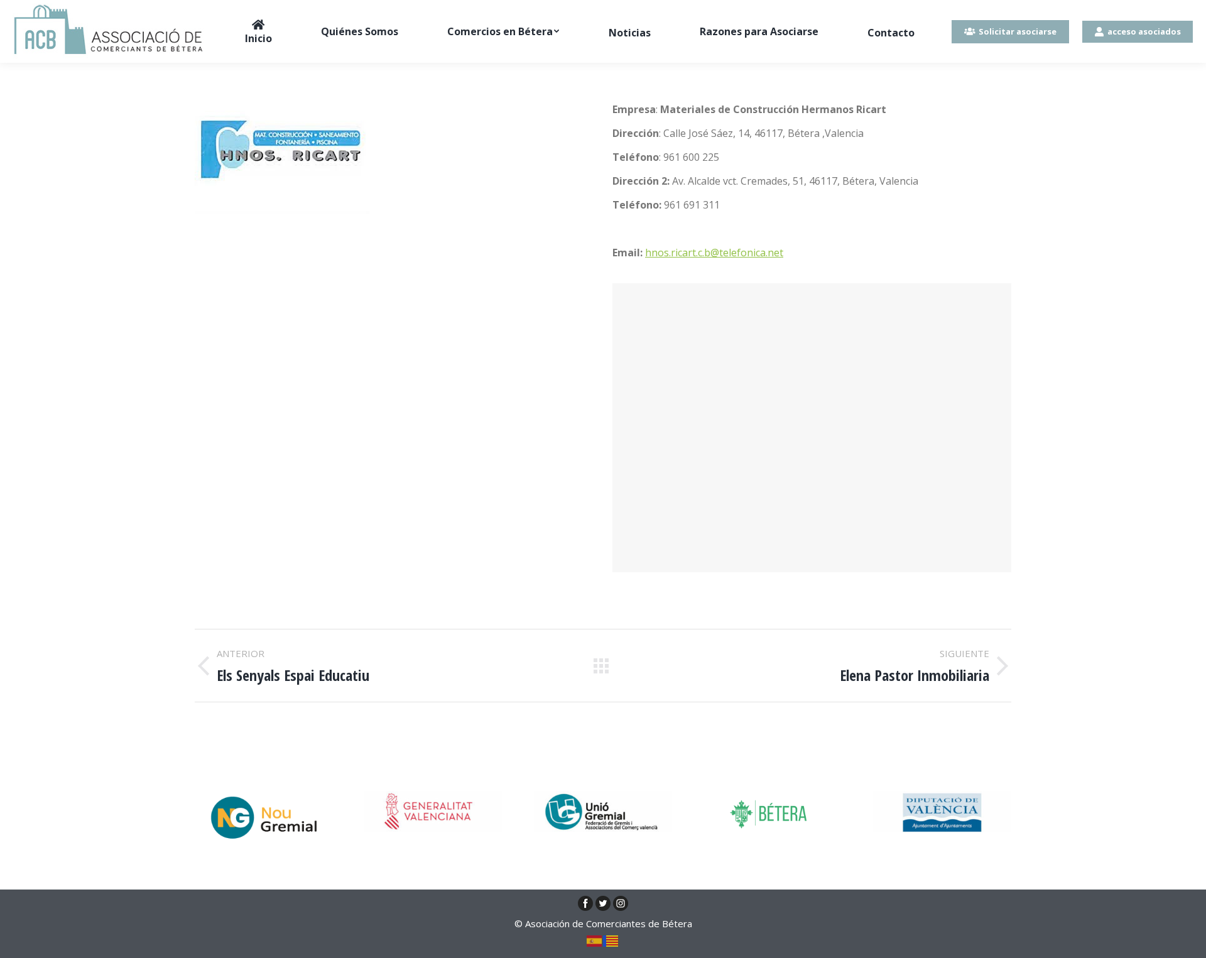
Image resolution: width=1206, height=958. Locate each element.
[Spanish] (595, 940)
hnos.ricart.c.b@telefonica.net (714, 252)
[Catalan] (611, 940)
